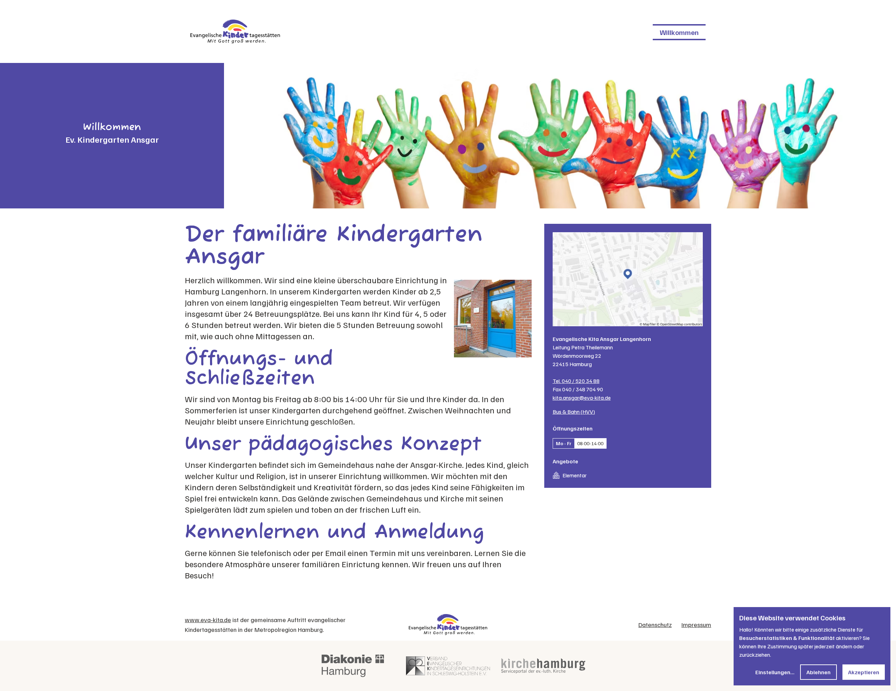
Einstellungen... (774, 672)
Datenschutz (655, 624)
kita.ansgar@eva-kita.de (582, 397)
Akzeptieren (863, 672)
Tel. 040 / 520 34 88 (576, 380)
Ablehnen (818, 672)
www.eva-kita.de (208, 620)
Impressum (696, 624)
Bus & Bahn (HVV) (574, 411)
